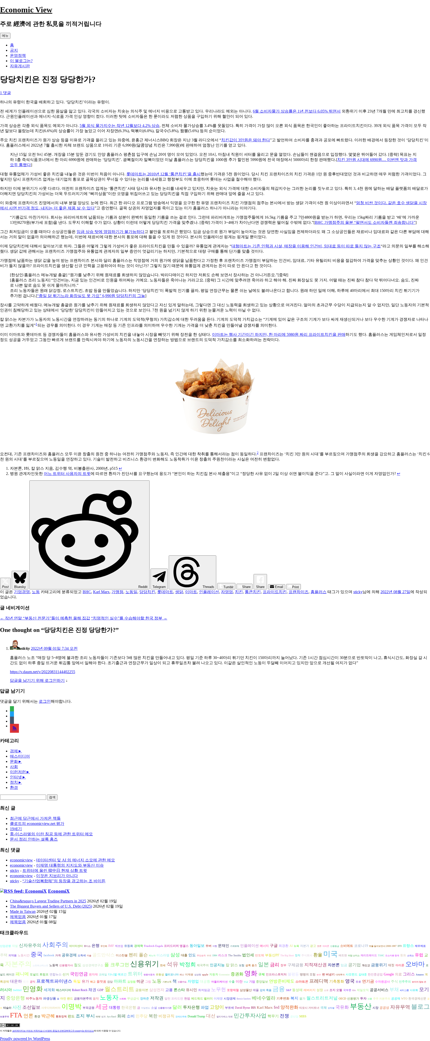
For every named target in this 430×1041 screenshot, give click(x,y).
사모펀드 (352, 974)
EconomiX (59, 891)
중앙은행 (15, 998)
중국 (37, 954)
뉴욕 (296, 946)
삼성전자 (156, 990)
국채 (323, 1007)
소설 (154, 1007)
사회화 (122, 999)
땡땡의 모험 (308, 974)
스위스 (410, 955)
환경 (14, 787)
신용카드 (182, 982)
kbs (354, 990)
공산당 (294, 1016)
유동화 (128, 946)
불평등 (293, 974)
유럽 (419, 955)
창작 (297, 955)
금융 (278, 989)
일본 (263, 964)
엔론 (319, 946)
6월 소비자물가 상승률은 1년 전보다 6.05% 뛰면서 (297, 111)
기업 (252, 981)
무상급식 (133, 998)
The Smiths (234, 955)
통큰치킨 (253, 592)
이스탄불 (122, 955)
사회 (14, 767)
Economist (224, 974)
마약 (98, 1016)
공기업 (354, 965)
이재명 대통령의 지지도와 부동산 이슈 (70, 865)
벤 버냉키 (328, 974)
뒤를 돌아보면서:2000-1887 (383, 946)
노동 (36, 592)
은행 (96, 945)
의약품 (12, 955)
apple (205, 974)
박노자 (152, 955)
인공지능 (217, 965)
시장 (375, 1007)
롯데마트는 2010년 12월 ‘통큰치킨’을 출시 (163, 174)
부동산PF (272, 955)
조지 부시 (85, 1015)
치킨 (239, 592)
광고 (313, 946)
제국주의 (203, 965)
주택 (3, 955)
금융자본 (141, 990)
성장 (320, 990)
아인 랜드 (66, 998)
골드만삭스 (103, 954)
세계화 (49, 990)
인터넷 (16, 777)
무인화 (104, 946)
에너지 (264, 946)
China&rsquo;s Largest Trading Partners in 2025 (48, 901)
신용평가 (353, 998)
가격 (58, 955)
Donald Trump (196, 1016)
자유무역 (400, 1007)
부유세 (229, 1007)
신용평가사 (66, 965)
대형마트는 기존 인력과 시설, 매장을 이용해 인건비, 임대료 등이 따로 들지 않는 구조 (306, 246)
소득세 (82, 955)
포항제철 (233, 990)
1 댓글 (5, 93)
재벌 (15, 946)
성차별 (331, 1008)
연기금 (368, 981)
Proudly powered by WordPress (25, 1039)
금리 (274, 964)
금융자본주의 (83, 998)
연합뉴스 (55, 974)
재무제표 (420, 946)
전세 (162, 965)
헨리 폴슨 (138, 954)
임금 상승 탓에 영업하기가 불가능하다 (110, 232)
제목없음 (18, 917)
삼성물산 (246, 990)
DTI (400, 946)
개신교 (366, 965)
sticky (358, 592)
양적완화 (289, 1007)
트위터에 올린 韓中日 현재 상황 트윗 (54, 870)
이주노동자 (34, 998)
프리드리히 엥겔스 (176, 946)
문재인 (223, 946)
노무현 (218, 989)
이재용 (189, 974)
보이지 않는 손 (419, 982)
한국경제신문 (417, 998)
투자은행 (191, 1007)
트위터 (135, 973)
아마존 (325, 946)
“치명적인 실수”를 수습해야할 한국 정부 (129, 618)
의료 (398, 974)
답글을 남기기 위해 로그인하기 (37, 680)
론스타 (179, 990)
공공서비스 (379, 990)
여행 (215, 946)
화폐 (121, 1016)
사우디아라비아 (50, 1007)
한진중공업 (375, 974)
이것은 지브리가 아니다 (57, 876)
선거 (65, 974)
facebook (49, 955)
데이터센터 (76, 946)
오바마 (415, 964)
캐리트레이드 (369, 955)
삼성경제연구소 (92, 965)
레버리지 (310, 990)
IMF (111, 946)
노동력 (53, 965)
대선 (210, 1015)
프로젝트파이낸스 (54, 981)
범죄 (103, 1016)
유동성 (160, 974)
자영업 (227, 592)
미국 (330, 954)
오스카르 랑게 (392, 955)
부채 (394, 989)
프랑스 (408, 946)
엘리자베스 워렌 (224, 1016)
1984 (214, 955)
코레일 (103, 974)
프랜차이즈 (299, 592)
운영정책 (18, 55)
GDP (100, 990)
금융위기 (379, 965)
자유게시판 (20, 66)
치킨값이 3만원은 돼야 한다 (245, 140)
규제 (261, 974)
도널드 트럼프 (39, 974)
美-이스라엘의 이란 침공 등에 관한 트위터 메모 (51, 834)
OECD (342, 998)
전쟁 (284, 1015)
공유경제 (69, 955)
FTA (16, 1015)
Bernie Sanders (244, 999)
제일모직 (363, 990)
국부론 (347, 990)
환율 (317, 954)
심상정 (197, 974)
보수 (319, 974)
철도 (77, 965)
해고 (93, 981)
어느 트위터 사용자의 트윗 (67, 473)
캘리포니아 (172, 974)
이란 (239, 981)
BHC (87, 592)
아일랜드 (145, 1008)
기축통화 (336, 981)
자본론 (334, 965)
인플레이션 (209, 592)
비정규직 (166, 1016)
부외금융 (89, 1007)
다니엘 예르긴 (117, 974)
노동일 (131, 592)
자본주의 (18, 964)
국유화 (342, 1007)
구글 (274, 945)
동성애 (297, 990)
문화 (14, 761)
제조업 (119, 946)
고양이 (217, 1007)
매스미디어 (20, 756)
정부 (283, 965)
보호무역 (4, 1016)
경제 (14, 751)
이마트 (191, 592)
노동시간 (24, 955)
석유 (172, 964)
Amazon (420, 974)
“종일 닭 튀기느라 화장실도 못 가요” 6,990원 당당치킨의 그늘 (91, 296)
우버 (209, 946)
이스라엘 (163, 955)
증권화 (237, 974)
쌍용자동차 (149, 974)
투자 (363, 998)
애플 (256, 990)
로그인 (45, 701)
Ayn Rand (111, 1016)
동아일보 (197, 945)
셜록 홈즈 (251, 965)
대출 (184, 955)
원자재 (93, 974)
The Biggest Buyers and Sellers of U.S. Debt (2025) (51, 906)
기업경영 (22, 592)
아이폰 (399, 965)
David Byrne (242, 1007)
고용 (169, 990)
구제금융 (295, 965)
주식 (394, 981)
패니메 (22, 973)
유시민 (191, 990)
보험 (241, 965)
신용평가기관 (164, 1008)
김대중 (363, 974)
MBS (302, 1016)
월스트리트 (119, 989)
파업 (205, 1007)
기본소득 (166, 982)
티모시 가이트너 (309, 1007)
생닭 (179, 592)
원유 (26, 981)
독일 (77, 981)
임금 (344, 965)
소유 (326, 990)
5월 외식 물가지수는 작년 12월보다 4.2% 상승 (120, 125)
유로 (358, 981)
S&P (288, 990)
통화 (403, 955)
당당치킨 (147, 592)
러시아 (6, 989)
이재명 (218, 998)
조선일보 (31, 1007)
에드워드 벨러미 (202, 998)
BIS (253, 1007)
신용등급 (334, 946)
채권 (92, 990)
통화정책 (61, 1016)
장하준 (144, 998)
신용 (370, 999)
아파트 (120, 981)
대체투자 (340, 974)
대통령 (114, 1007)
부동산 (361, 1006)
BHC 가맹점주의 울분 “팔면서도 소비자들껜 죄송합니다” (365, 222)
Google (389, 974)
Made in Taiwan (23, 911)
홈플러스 (318, 592)
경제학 (138, 946)
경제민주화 (181, 1016)
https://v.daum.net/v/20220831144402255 (42, 672)
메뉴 (5, 36)
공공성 (384, 1007)
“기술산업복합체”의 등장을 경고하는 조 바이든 (64, 881)
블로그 (420, 1006)
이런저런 (18, 772)
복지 (294, 998)
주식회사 (306, 955)
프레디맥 (318, 981)
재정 (391, 965)
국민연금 (79, 973)
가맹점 (117, 592)
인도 (192, 955)
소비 (131, 1016)
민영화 (33, 989)
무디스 (87, 946)
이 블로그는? (21, 61)
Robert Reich (79, 990)
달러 (177, 1007)
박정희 (187, 964)
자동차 (213, 974)
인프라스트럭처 (276, 974)
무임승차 (201, 955)
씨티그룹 (404, 990)
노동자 (109, 997)
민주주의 (405, 981)
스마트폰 (301, 981)
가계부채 (234, 946)
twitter (17, 990)
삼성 (175, 954)
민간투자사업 (250, 1015)
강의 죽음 (265, 990)
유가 (85, 981)
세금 (102, 1006)
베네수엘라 (263, 998)
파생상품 (49, 998)
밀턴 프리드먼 (173, 998)
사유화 (414, 990)
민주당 (142, 1016)
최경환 (283, 946)
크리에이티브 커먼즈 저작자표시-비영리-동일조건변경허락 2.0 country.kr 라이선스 (53, 1031)
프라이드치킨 (275, 592)
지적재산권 (315, 964)
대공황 (205, 981)
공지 (14, 50)
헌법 (187, 998)
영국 (350, 981)
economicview (21, 860)
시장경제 (230, 998)
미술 (89, 955)
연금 (246, 982)
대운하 (16, 981)
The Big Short (287, 955)
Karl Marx (101, 592)
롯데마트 (165, 592)
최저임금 (204, 990)
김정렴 (131, 981)
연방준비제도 (281, 981)
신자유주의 (30, 945)
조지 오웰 (335, 990)
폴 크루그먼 (116, 964)
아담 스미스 (354, 955)
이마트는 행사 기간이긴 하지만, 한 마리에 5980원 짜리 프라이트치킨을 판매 (278, 334)
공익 (32, 981)
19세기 (16, 829)
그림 (148, 981)
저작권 (156, 998)
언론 (28, 1015)
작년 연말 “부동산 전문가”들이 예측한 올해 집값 (45, 618)
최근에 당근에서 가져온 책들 (35, 818)
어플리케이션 (219, 981)
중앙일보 (262, 981)
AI (291, 946)
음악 (96, 998)
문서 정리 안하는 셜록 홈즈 (34, 839)
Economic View (26, 9)
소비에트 (346, 946)
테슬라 (7, 1007)
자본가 (304, 946)
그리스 (409, 974)
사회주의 (55, 944)
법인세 (248, 955)
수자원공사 (382, 981)
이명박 (71, 1006)
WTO (404, 998)
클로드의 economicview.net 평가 (37, 823)
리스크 (222, 955)
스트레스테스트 (40, 965)
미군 (140, 981)
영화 (250, 973)
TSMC (381, 955)
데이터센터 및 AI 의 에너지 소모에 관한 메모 (75, 860)
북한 (153, 1015)
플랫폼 (101, 981)
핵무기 (273, 1016)
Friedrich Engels (153, 946)
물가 (302, 998)
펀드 (71, 1016)
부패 (209, 955)
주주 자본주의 (381, 998)
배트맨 (343, 955)
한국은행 (128, 1007)
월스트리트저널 (322, 998)
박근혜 (48, 1015)
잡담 (110, 981)
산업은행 (5, 946)
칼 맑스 (232, 965)
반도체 (259, 955)
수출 (232, 981)
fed (276, 1007)
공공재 (395, 998)
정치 (14, 782)
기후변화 (282, 998)
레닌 (182, 974)
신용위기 (144, 964)
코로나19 (361, 946)
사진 (16, 1007)
